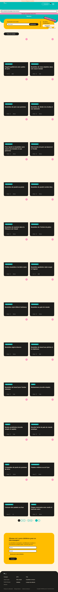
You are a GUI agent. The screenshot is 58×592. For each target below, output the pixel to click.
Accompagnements (35, 464)
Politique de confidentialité (8, 588)
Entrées (33, 384)
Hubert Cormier (6, 579)
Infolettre (18, 582)
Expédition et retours (30, 579)
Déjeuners (33, 504)
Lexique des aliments (30, 582)
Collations (7, 424)
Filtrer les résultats (11, 33)
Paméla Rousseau (7, 582)
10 (28, 520)
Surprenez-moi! (47, 26)
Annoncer (5, 584)
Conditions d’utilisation (26, 588)
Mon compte (19, 579)
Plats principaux (9, 64)
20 (31, 520)
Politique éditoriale (17, 588)
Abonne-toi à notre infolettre (17, 554)
